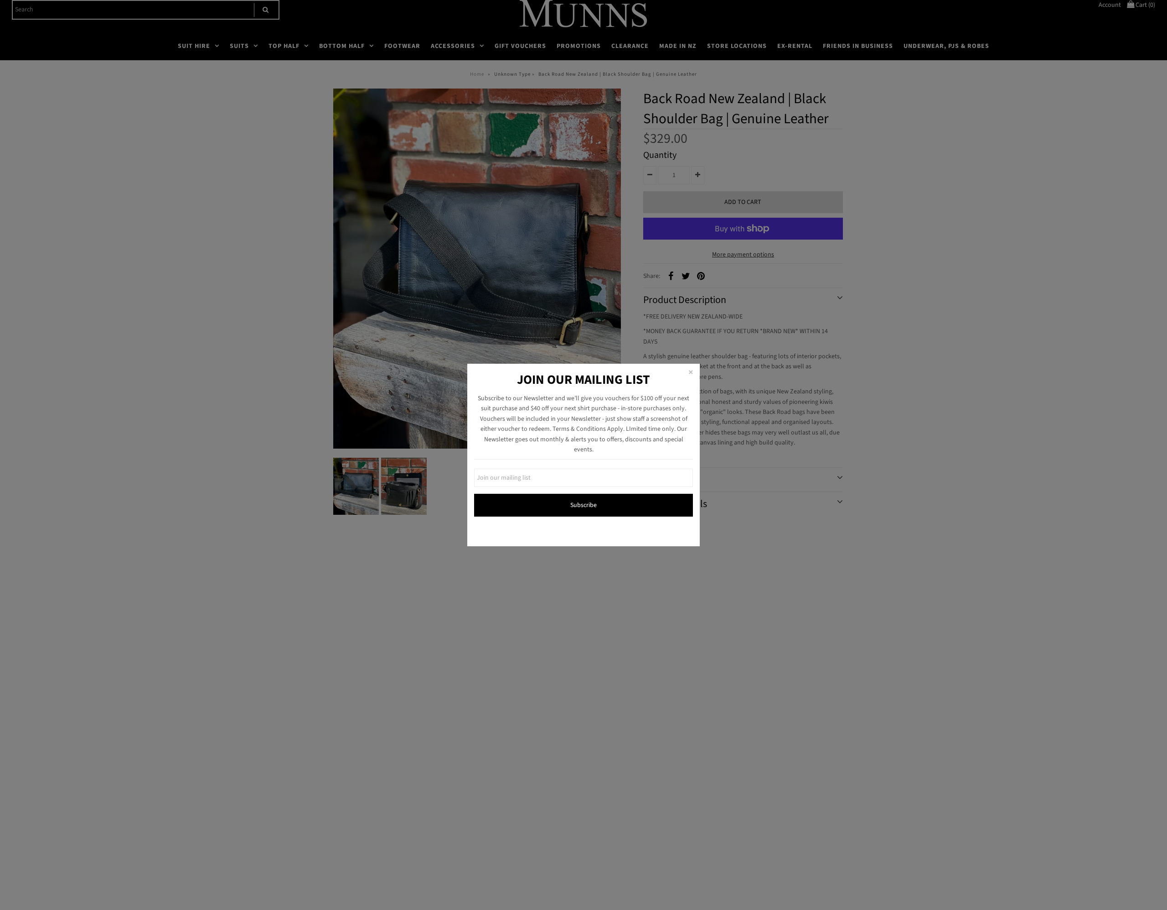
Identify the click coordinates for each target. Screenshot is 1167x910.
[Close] (690, 373)
